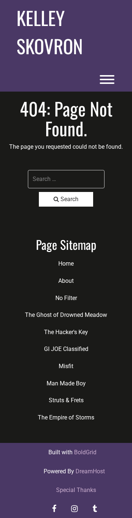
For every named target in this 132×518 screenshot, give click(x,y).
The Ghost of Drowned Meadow (66, 314)
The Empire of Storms (66, 417)
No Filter (66, 298)
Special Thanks (76, 489)
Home (66, 263)
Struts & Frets (66, 400)
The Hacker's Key (66, 332)
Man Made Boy (66, 383)
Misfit (66, 366)
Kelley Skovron (49, 32)
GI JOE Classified (66, 348)
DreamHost (90, 471)
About (66, 280)
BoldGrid (85, 452)
